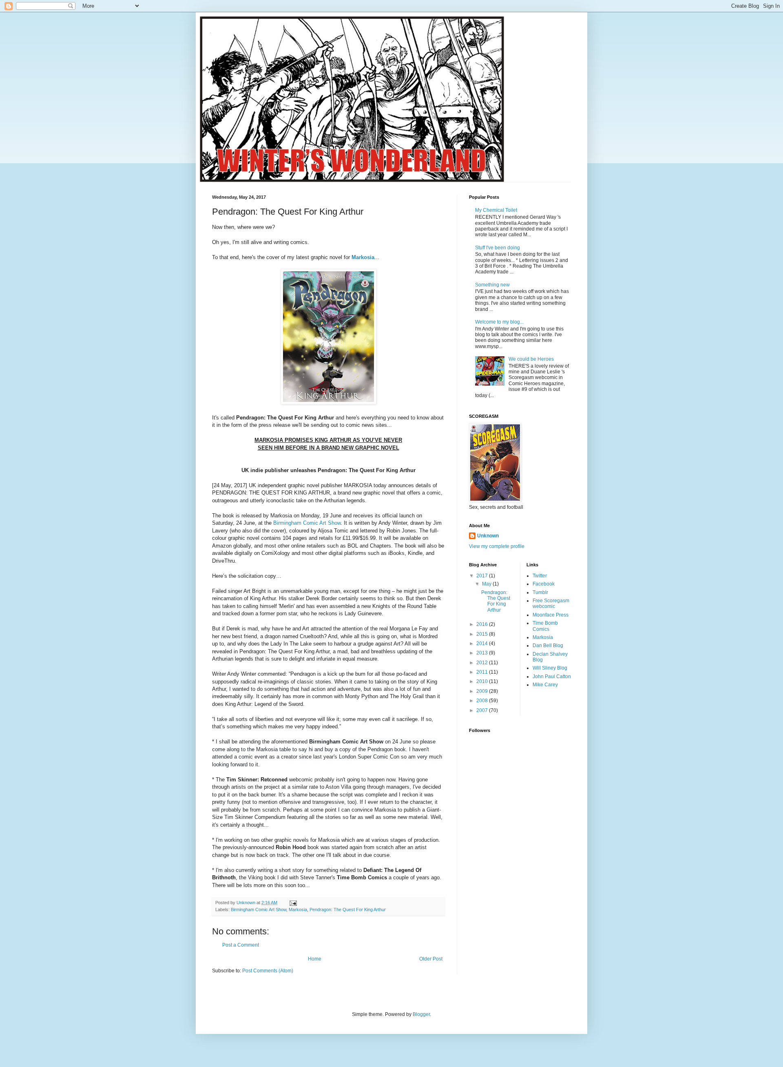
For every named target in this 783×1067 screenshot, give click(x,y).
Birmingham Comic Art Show (307, 523)
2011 (482, 672)
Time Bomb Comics (545, 626)
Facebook (544, 584)
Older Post (430, 959)
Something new (492, 285)
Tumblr (540, 592)
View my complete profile (496, 546)
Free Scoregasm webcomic (551, 603)
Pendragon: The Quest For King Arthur (348, 909)
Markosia (363, 257)
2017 (482, 576)
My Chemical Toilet (496, 210)
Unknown (488, 536)
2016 (482, 624)
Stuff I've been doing (497, 248)
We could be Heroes (531, 359)
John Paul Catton (552, 676)
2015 (482, 634)
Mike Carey (545, 685)
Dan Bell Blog (548, 645)
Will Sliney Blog (550, 668)
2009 (482, 691)
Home (314, 959)
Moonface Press (550, 615)
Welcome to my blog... (499, 322)
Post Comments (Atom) (267, 971)
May (487, 584)
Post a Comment (240, 945)
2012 (482, 662)
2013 (482, 653)
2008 (482, 700)
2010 (482, 681)
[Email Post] (293, 902)
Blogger (421, 1014)
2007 (482, 710)
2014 (482, 643)
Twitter (540, 576)
